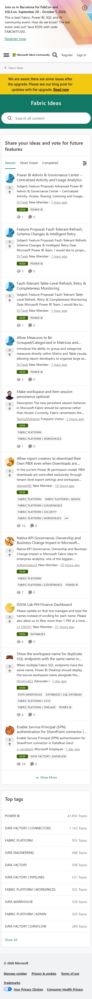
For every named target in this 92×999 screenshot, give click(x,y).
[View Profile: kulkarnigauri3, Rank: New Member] (9, 541)
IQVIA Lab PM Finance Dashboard (44, 604)
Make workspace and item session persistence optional (44, 394)
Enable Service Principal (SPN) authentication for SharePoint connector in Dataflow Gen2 (51, 729)
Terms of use (70, 973)
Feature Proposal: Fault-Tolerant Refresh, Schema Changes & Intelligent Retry (50, 231)
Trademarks (12, 983)
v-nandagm (25, 749)
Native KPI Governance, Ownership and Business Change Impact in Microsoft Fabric (49, 540)
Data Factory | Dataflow (25, 926)
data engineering (19, 852)
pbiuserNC (24, 485)
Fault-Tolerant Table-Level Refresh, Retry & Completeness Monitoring (51, 286)
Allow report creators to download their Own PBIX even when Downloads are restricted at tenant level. (49, 461)
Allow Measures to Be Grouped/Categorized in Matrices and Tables (47, 340)
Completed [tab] (50, 162)
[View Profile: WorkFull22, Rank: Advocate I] (9, 657)
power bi (12, 816)
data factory (16, 865)
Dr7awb (22, 202)
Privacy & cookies (44, 973)
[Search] (55, 55)
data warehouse (19, 901)
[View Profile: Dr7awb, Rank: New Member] (9, 178)
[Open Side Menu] (6, 55)
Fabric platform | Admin (25, 914)
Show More (48, 777)
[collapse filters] (84, 163)
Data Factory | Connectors (28, 828)
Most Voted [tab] (29, 162)
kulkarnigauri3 (27, 565)
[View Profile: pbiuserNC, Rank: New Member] (9, 462)
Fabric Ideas (15, 68)
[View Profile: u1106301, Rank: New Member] (9, 608)
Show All (11, 939)
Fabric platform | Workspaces (30, 889)
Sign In (81, 55)
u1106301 (24, 626)
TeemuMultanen (28, 419)
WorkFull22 (25, 681)
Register (67, 55)
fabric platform (19, 840)
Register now (15, 38)
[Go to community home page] (31, 55)
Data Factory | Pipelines (24, 877)
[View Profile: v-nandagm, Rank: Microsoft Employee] (9, 730)
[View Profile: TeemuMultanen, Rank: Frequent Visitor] (9, 395)
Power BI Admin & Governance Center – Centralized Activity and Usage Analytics (49, 177)
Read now (61, 89)
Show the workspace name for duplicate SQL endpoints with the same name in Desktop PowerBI (49, 656)
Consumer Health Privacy (65, 989)
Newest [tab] (10, 162)
